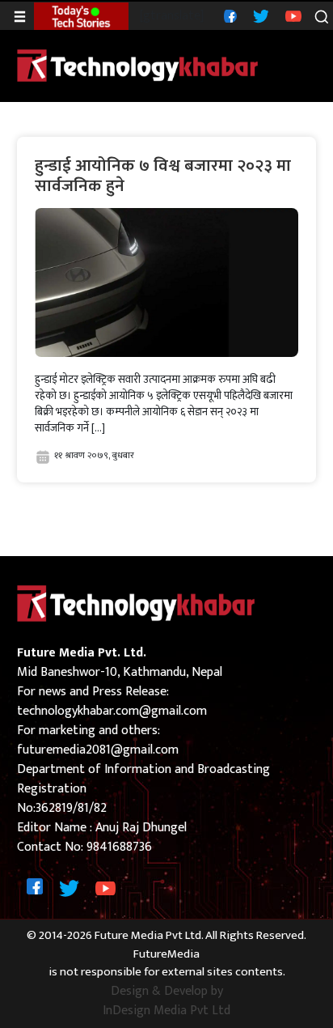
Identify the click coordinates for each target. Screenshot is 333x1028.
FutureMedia (166, 954)
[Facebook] (228, 16)
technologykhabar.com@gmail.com (112, 711)
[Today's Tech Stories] (81, 16)
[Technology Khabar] (138, 65)
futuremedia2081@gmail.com (98, 750)
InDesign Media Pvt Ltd (166, 1011)
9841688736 (119, 847)
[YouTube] (291, 16)
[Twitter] (259, 16)
